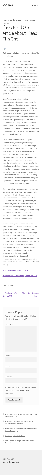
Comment (9, 324)
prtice (26, 20)
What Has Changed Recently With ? (16, 270)
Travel (12, 285)
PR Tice (8, 5)
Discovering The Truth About (15, 436)
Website (8, 377)
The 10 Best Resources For (30, 294)
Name (8, 355)
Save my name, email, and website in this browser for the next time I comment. (20, 390)
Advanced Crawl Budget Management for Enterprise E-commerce (19, 442)
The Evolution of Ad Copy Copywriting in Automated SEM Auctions (19, 422)
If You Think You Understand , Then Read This (20, 276)
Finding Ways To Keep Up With (10, 294)
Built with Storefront (11, 462)
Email (8, 366)
